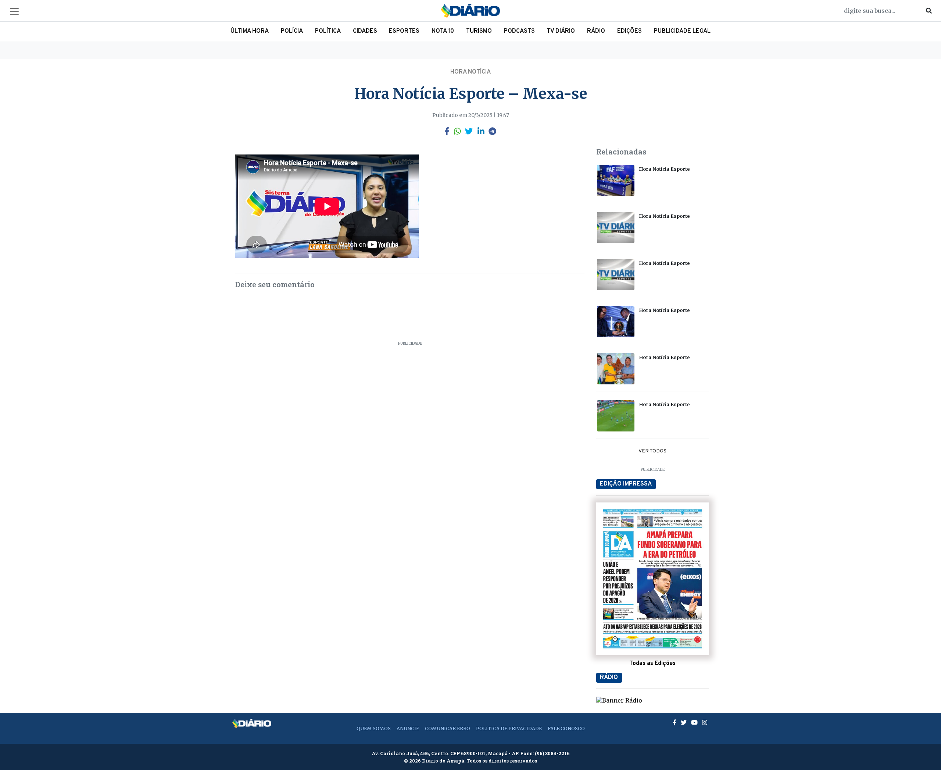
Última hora (249, 31)
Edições (629, 31)
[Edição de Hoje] (652, 578)
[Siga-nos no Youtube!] (695, 722)
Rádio (596, 31)
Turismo (479, 31)
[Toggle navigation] (14, 11)
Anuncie (408, 728)
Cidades (365, 31)
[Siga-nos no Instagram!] (705, 722)
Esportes (404, 31)
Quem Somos (374, 728)
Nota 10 (443, 31)
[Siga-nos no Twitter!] (684, 722)
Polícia (292, 31)
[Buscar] (929, 11)
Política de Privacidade (509, 728)
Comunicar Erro (447, 728)
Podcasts (519, 31)
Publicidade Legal (682, 31)
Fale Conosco (566, 728)
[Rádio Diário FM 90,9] (619, 699)
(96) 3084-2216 (552, 753)
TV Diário (561, 31)
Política (328, 31)
